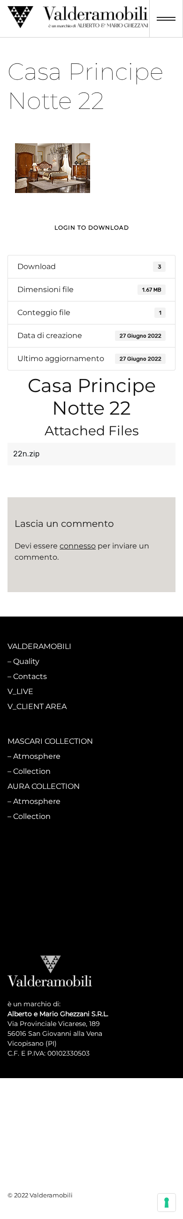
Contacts (30, 676)
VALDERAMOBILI (39, 646)
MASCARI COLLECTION (50, 741)
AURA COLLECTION (44, 786)
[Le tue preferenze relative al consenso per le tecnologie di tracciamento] (166, 1202)
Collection (32, 771)
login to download (91, 227)
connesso (78, 545)
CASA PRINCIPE (37, 851)
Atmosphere (37, 756)
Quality (26, 661)
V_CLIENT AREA (37, 706)
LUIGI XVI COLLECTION (50, 896)
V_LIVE (20, 691)
